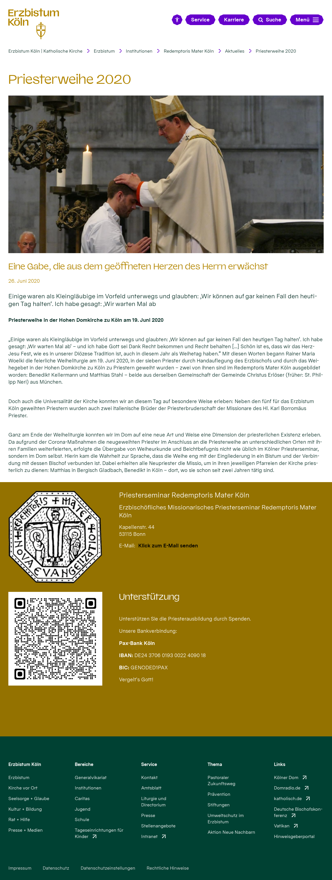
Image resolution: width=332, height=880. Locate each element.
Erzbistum (104, 51)
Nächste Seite (314, 174)
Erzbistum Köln (24, 764)
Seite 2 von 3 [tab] (166, 248)
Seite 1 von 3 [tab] (157, 248)
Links (279, 764)
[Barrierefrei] (177, 19)
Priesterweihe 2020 (276, 51)
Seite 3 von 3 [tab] (174, 248)
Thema (215, 764)
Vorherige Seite (18, 174)
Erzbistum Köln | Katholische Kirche (45, 51)
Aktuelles (234, 51)
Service (149, 764)
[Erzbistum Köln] (33, 23)
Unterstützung (149, 597)
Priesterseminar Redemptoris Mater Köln (184, 495)
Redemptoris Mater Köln (189, 51)
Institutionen (139, 51)
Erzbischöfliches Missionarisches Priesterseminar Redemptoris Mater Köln (217, 511)
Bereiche (84, 764)
